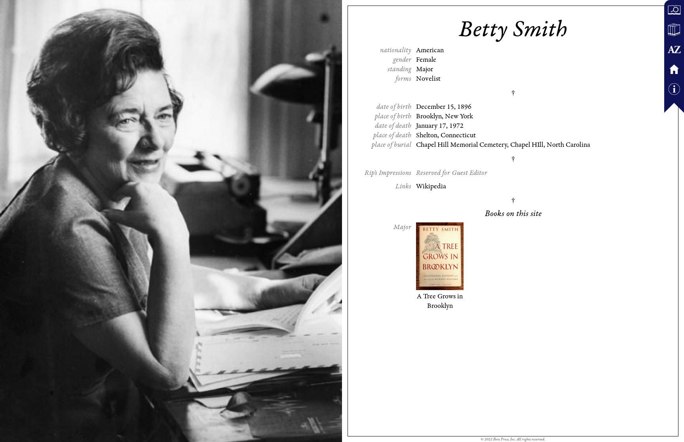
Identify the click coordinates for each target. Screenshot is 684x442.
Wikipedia (431, 186)
